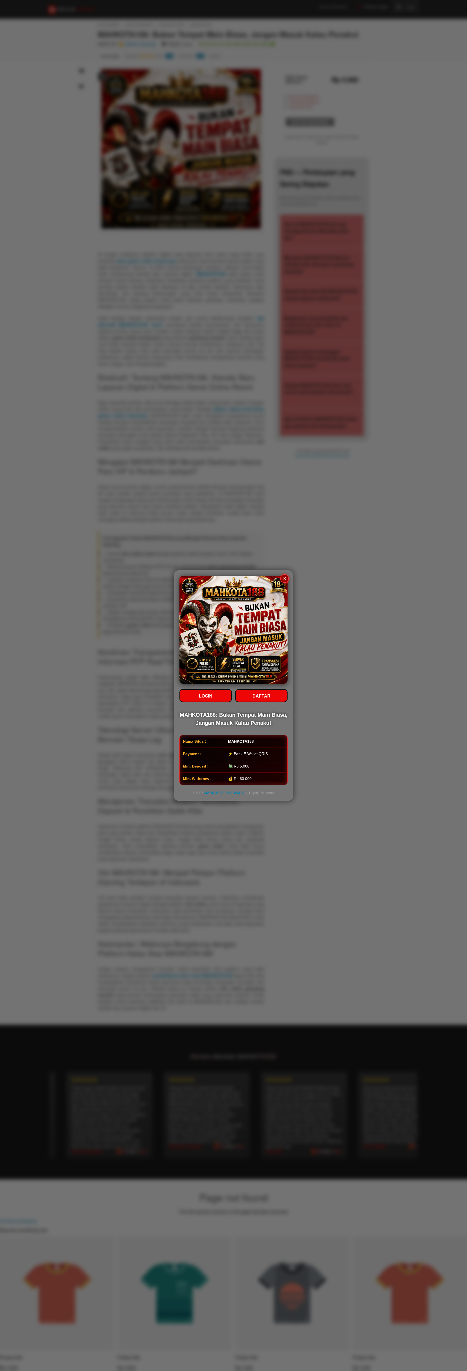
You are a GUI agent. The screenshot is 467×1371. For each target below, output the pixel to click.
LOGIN (205, 696)
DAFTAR (261, 696)
